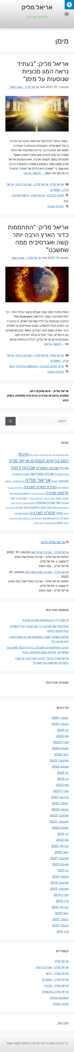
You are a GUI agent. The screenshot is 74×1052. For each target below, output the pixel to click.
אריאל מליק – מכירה (56, 985)
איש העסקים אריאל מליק (31, 460)
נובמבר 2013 (60, 876)
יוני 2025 (63, 730)
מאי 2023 (62, 785)
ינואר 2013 (62, 913)
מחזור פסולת (61, 1004)
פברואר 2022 (60, 846)
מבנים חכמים (63, 507)
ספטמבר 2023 (59, 760)
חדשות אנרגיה (20, 195)
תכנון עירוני (38, 523)
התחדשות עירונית (15, 487)
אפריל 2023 (61, 791)
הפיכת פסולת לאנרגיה (40, 487)
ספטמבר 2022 (59, 821)
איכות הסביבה (55, 195)
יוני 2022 (63, 834)
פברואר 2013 (60, 907)
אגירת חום (33, 455)
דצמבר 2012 (60, 919)
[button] (67, 14)
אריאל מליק (37, 7)
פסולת (59, 513)
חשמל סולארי (49, 498)
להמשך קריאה (32, 173)
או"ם (61, 366)
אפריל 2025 (61, 742)
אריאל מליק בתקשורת (55, 991)
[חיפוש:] (42, 421)
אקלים (54, 481)
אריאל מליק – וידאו (57, 973)
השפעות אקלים (59, 998)
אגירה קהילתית (45, 455)
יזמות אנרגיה (21, 498)
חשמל (58, 498)
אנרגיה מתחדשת (42, 474)
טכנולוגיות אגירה (35, 498)
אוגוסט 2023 (60, 766)
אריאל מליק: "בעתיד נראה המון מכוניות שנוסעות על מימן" (43, 71)
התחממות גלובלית (27, 366)
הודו (59, 487)
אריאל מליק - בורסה (15, 481)
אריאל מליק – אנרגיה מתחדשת (50, 552)
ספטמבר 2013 (59, 889)
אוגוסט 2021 (60, 864)
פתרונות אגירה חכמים (32, 518)
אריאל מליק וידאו (53, 542)
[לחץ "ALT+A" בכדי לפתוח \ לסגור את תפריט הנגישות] (69, 4)
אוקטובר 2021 (59, 858)
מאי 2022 (62, 840)
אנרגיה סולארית (20, 474)
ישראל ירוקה (16, 503)
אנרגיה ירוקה (23, 467)
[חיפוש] (10, 421)
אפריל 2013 (61, 895)
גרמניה (65, 487)
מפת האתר (13, 1043)
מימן (66, 201)
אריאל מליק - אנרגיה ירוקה (31, 184)
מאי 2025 (62, 736)
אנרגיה (64, 468)
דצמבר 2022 (60, 803)
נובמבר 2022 (60, 809)
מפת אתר (63, 1023)
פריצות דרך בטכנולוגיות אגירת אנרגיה (45, 620)
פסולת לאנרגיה (42, 512)
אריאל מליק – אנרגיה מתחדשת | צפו (47, 572)
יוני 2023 (63, 779)
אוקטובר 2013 (59, 882)
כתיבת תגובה (55, 206)
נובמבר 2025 (60, 724)
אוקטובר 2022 (59, 815)
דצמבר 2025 (60, 718)
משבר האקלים (45, 507)
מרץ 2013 (62, 901)
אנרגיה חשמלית (47, 468)
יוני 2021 (63, 870)
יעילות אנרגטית (28, 503)
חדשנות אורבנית (38, 493)
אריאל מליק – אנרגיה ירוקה (52, 967)
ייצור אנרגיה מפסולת (48, 502)
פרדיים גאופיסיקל (50, 518)
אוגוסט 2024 (60, 748)
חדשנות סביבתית (22, 493)
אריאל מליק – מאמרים (55, 979)
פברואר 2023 (60, 797)
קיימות (60, 522)
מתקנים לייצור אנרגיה (26, 507)
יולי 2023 (63, 772)
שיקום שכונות (50, 523)
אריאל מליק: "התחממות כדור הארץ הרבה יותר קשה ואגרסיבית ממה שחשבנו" (38, 238)
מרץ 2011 (63, 931)
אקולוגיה (63, 481)
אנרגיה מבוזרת (62, 474)
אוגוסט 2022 (60, 827)
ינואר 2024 (61, 754)
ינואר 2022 (61, 852)
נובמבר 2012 (60, 925)
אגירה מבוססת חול (60, 455)
